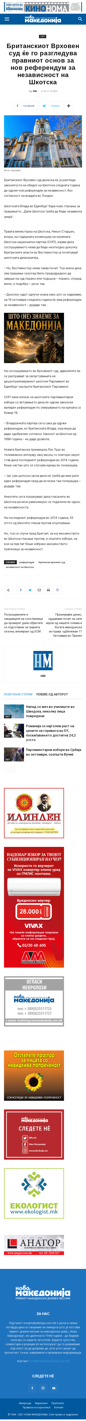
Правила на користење (36, 1407)
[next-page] (12, 769)
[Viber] (57, 590)
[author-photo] (43, 670)
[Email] (39, 590)
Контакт (58, 1407)
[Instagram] (43, 1388)
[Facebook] (21, 590)
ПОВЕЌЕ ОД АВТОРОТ (52, 694)
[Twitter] (30, 590)
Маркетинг (41, 1403)
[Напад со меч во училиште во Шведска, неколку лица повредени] (14, 711)
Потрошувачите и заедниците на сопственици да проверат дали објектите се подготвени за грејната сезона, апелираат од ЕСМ (23, 623)
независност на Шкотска (20, 566)
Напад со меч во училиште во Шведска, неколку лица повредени (50, 711)
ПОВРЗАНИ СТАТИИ (18, 694)
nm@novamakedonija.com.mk (49, 1361)
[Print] (48, 590)
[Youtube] (54, 1388)
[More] (68, 106)
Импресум (25, 1403)
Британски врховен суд (52, 562)
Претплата (58, 1403)
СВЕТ (42, 36)
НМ (35, 91)
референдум (26, 562)
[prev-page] (6, 769)
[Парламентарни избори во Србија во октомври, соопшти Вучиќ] (14, 754)
